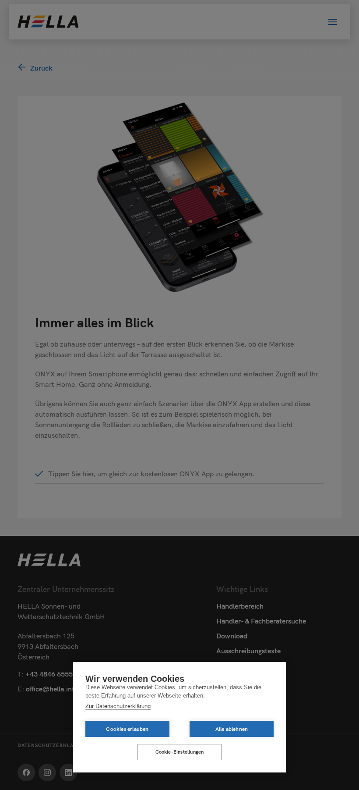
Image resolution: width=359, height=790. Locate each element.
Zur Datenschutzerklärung (118, 706)
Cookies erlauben (127, 729)
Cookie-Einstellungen (179, 752)
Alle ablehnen (231, 729)
